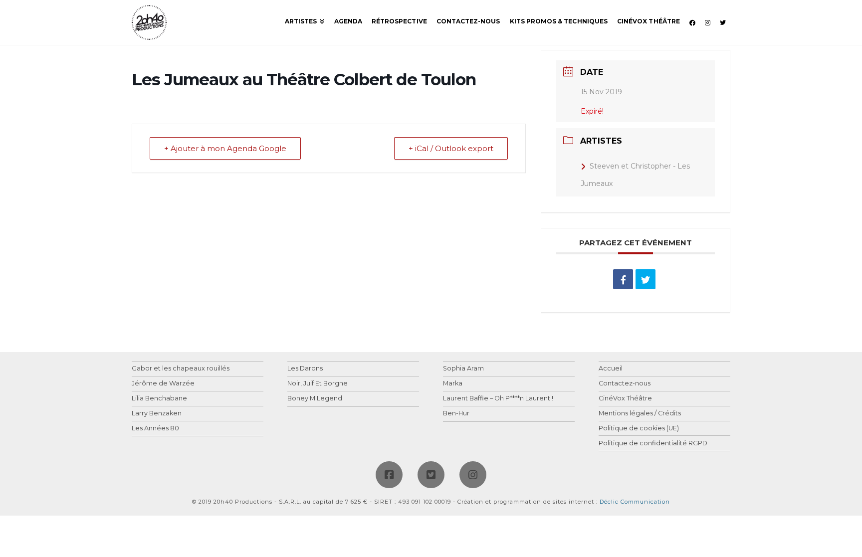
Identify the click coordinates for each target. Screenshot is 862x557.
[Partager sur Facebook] (623, 279)
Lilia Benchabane (159, 398)
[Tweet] (645, 279)
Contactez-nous (624, 383)
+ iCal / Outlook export (451, 148)
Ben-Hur (456, 413)
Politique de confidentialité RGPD (653, 443)
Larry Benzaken (157, 413)
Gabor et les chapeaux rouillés (180, 369)
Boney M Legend (314, 398)
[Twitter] (431, 474)
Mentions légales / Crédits (640, 413)
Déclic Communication (635, 501)
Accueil (611, 369)
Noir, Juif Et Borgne (317, 383)
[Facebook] (389, 474)
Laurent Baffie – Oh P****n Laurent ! (498, 398)
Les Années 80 (155, 428)
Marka (452, 383)
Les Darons (305, 369)
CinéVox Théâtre (625, 398)
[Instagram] (472, 474)
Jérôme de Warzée (163, 383)
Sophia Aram (463, 369)
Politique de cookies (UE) (639, 428)
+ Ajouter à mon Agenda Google (225, 148)
